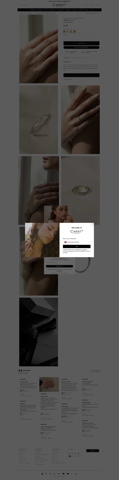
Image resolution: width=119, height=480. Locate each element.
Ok (76, 246)
